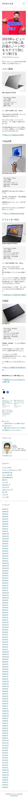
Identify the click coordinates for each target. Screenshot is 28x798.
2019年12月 (5, 681)
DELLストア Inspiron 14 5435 (14, 135)
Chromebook (6, 472)
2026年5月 (5, 514)
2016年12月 (5, 770)
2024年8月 (5, 543)
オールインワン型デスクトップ (10, 470)
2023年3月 (5, 585)
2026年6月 (5, 511)
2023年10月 (5, 568)
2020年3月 (5, 674)
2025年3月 (5, 526)
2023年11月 (5, 565)
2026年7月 (5, 509)
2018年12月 (5, 711)
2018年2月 (5, 735)
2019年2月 (5, 706)
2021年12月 (5, 622)
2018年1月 (5, 738)
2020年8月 (5, 661)
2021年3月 (5, 644)
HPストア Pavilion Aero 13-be (14, 213)
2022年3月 (5, 615)
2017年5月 (5, 757)
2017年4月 (5, 760)
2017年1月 (5, 767)
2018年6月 (5, 725)
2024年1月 (5, 560)
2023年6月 (5, 578)
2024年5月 (5, 551)
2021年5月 (5, 639)
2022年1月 (5, 620)
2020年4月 (5, 671)
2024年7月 (5, 546)
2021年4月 (5, 642)
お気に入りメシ (6, 489)
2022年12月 (5, 592)
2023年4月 (5, 583)
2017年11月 (5, 743)
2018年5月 (5, 728)
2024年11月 (5, 536)
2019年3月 (5, 703)
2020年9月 (5, 659)
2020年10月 (5, 656)
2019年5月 (5, 698)
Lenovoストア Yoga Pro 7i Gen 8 (15, 295)
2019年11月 (5, 684)
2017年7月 (5, 752)
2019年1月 (5, 708)
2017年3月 (5, 762)
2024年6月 (5, 548)
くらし (4, 497)
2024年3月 (5, 556)
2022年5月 (5, 610)
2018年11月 (5, 713)
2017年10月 (5, 745)
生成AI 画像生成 (6, 477)
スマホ (4, 494)
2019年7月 (5, 693)
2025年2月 (5, 528)
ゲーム (4, 482)
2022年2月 (5, 617)
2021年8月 (5, 632)
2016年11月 (5, 772)
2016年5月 (5, 787)
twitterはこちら (8, 455)
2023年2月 (5, 588)
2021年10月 (5, 627)
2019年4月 (5, 701)
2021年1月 (5, 649)
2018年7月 (5, 723)
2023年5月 (5, 580)
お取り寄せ (5, 485)
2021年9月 (5, 629)
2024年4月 (5, 553)
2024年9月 (5, 541)
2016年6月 (5, 784)
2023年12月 (5, 563)
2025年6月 (5, 521)
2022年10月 (5, 597)
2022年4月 (5, 612)
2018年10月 (5, 716)
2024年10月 (5, 538)
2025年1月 (5, 531)
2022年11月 (5, 595)
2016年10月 (5, 775)
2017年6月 (5, 755)
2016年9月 (5, 777)
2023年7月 (5, 575)
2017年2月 (5, 765)
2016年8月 (5, 780)
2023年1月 (5, 590)
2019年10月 (5, 686)
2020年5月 (5, 669)
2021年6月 (5, 637)
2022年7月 (5, 605)
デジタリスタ (7, 4)
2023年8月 (5, 573)
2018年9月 (5, 718)
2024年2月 (5, 558)
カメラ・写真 (5, 475)
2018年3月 (5, 733)
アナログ (4, 487)
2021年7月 (5, 634)
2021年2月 (5, 647)
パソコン (6, 421)
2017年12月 (5, 740)
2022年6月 (5, 607)
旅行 (3, 492)
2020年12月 (5, 652)
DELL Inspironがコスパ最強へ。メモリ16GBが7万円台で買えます (7, 411)
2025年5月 (5, 524)
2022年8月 (5, 602)
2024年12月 (5, 533)
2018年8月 (5, 720)
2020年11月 (5, 654)
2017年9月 (5, 748)
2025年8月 (5, 516)
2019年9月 (5, 688)
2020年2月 (5, 676)
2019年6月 (5, 696)
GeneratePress (14, 795)
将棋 (3, 480)
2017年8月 (5, 750)
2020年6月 (5, 666)
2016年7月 (5, 782)
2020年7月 (5, 664)
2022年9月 (5, 600)
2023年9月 (5, 570)
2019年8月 (5, 691)
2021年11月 (5, 624)
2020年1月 (5, 679)
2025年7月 (5, 519)
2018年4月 (5, 730)
